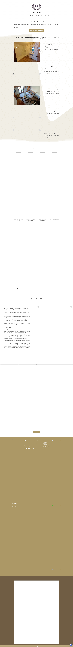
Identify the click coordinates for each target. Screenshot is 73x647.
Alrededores (34, 15)
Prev (13, 52)
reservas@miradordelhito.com (29, 448)
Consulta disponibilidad (36, 30)
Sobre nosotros (41, 15)
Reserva (29, 15)
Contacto (47, 15)
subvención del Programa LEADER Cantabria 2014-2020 (28, 577)
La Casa (25, 15)
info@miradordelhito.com (28, 446)
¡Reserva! (36, 432)
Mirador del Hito (36, 12)
